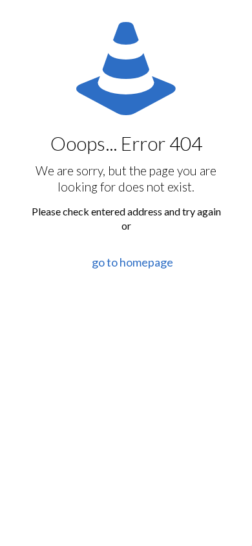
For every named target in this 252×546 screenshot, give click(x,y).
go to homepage (132, 262)
